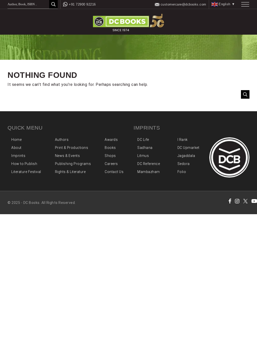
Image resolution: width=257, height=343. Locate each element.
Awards (111, 140)
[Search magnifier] (53, 4)
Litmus (143, 156)
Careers (111, 164)
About (16, 148)
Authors (62, 140)
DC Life (143, 140)
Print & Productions (71, 148)
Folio (181, 172)
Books (110, 148)
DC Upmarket (188, 148)
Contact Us (114, 172)
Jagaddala (186, 156)
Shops (110, 156)
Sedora (183, 164)
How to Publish (24, 164)
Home (16, 140)
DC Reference (148, 164)
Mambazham (148, 172)
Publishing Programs (73, 164)
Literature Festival (26, 172)
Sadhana (145, 148)
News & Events (67, 156)
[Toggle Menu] (245, 4)
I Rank (182, 140)
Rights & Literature (70, 172)
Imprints (18, 156)
